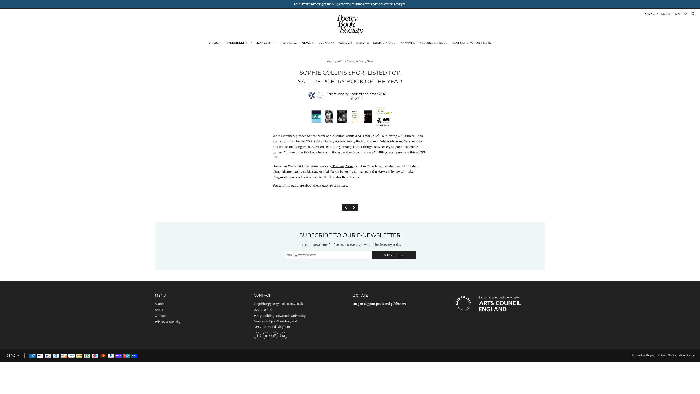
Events (324, 43)
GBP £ (649, 14)
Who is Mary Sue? (361, 61)
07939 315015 (263, 310)
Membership (237, 43)
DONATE (362, 43)
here (321, 152)
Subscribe (392, 255)
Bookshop (265, 43)
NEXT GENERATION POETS (471, 43)
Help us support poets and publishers (379, 304)
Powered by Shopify (643, 355)
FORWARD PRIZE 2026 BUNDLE (423, 43)
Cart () (681, 14)
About (214, 43)
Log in (666, 14)
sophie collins (336, 61)
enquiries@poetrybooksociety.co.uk (278, 304)
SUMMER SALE (384, 43)
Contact (160, 316)
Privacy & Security (167, 322)
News (306, 43)
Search (160, 304)
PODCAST (345, 43)
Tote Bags (289, 43)
